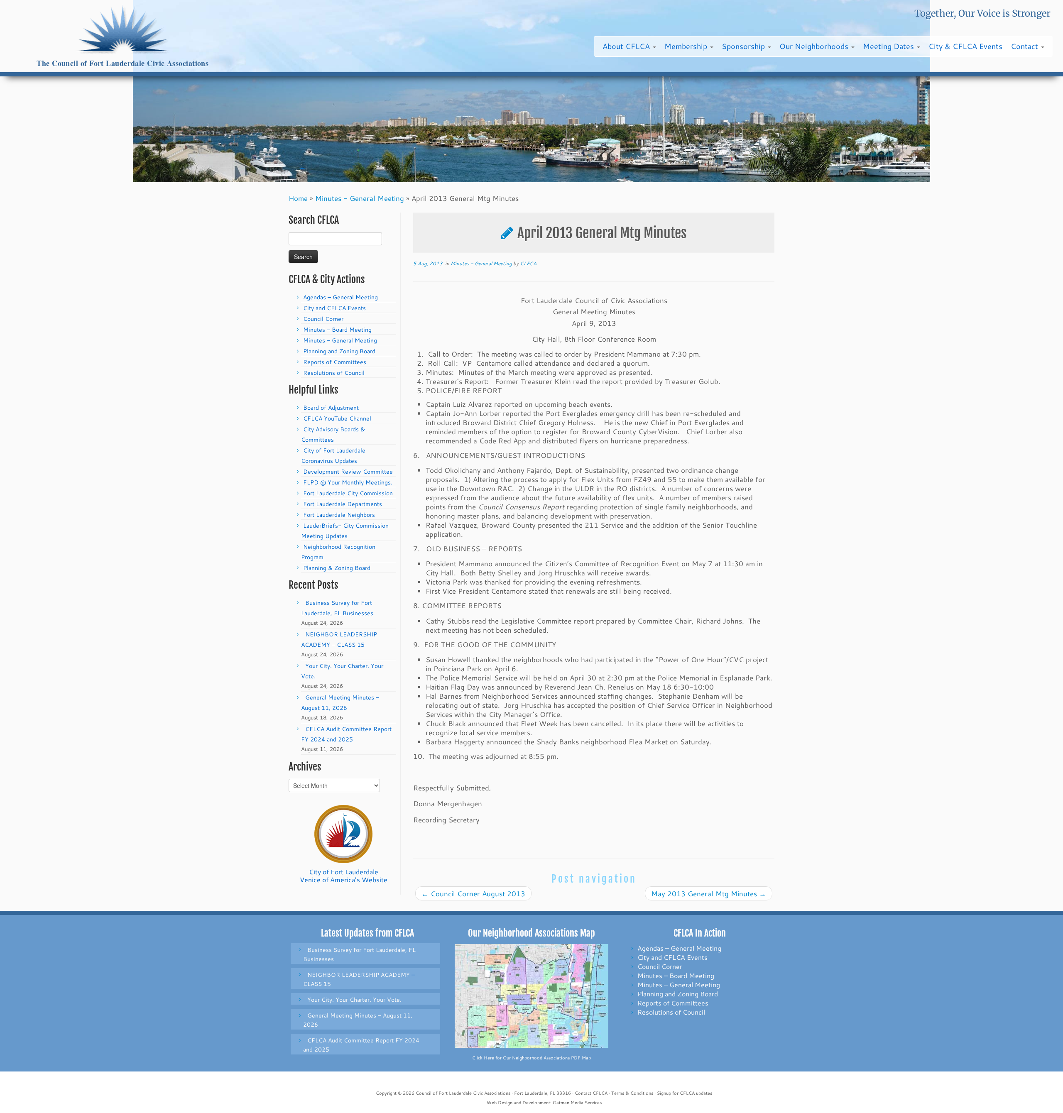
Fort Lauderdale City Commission (348, 493)
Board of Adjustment (331, 408)
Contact (1025, 46)
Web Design (499, 1102)
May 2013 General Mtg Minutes (708, 893)
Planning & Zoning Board (336, 568)
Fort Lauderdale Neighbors (339, 515)
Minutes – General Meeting (340, 340)
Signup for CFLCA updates (684, 1093)
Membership (686, 46)
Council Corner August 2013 (473, 893)
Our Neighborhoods (814, 46)
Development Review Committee (348, 471)
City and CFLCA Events (334, 308)
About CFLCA (627, 46)
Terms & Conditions (632, 1093)
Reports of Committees (334, 362)
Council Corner (323, 319)
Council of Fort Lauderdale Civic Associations (463, 1093)
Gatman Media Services (577, 1102)
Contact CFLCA (591, 1093)
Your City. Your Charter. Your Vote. (354, 1000)
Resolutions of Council (334, 373)
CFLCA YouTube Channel (337, 418)
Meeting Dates (889, 46)
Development (536, 1102)
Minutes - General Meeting (359, 198)
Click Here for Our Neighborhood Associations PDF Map (531, 1057)
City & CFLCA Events (965, 46)
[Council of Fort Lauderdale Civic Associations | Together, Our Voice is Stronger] (122, 29)
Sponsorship (744, 46)
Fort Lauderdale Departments (342, 504)
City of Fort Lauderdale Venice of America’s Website (343, 875)
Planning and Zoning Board (339, 351)
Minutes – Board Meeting (337, 329)
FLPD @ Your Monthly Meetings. (347, 482)
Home (298, 198)
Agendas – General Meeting (340, 297)
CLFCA (528, 263)
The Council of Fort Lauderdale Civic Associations (122, 63)
